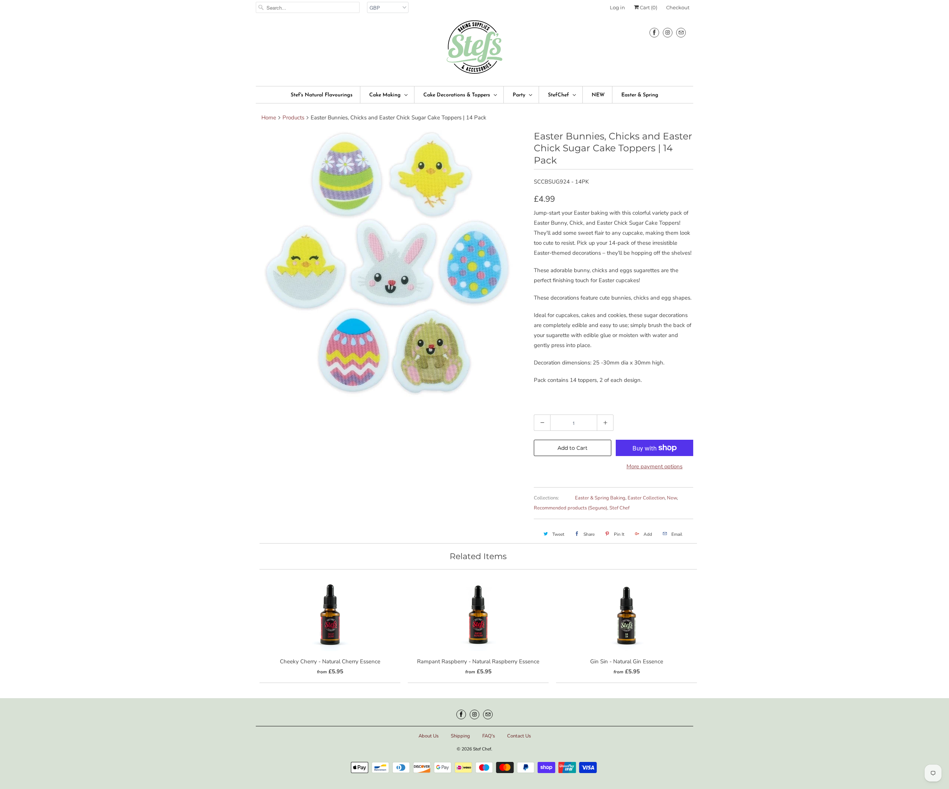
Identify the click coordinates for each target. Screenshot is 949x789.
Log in (617, 7)
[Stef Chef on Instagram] (667, 32)
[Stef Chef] (474, 49)
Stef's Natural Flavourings (322, 95)
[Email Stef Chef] (681, 32)
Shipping (460, 736)
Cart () (648, 7)
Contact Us (519, 736)
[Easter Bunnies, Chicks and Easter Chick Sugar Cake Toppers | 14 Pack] (391, 263)
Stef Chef (619, 508)
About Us (429, 736)
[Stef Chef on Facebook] (654, 32)
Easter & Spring (639, 95)
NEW (598, 95)
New (672, 498)
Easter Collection (646, 498)
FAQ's (488, 736)
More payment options (654, 466)
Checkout (678, 7)
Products (293, 117)
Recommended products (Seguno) (570, 508)
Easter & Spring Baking (600, 498)
